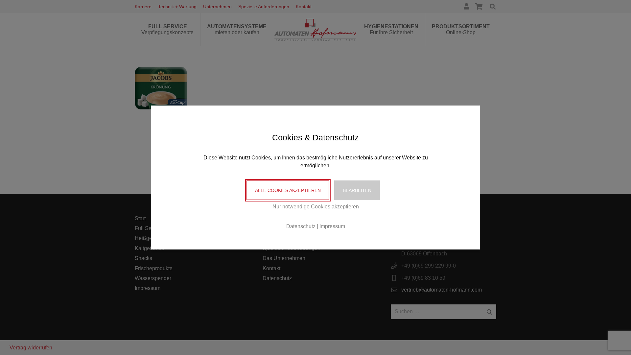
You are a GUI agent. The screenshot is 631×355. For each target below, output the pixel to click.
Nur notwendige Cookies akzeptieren (315, 206)
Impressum (332, 226)
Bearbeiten (357, 190)
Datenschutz (301, 226)
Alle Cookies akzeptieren (288, 190)
